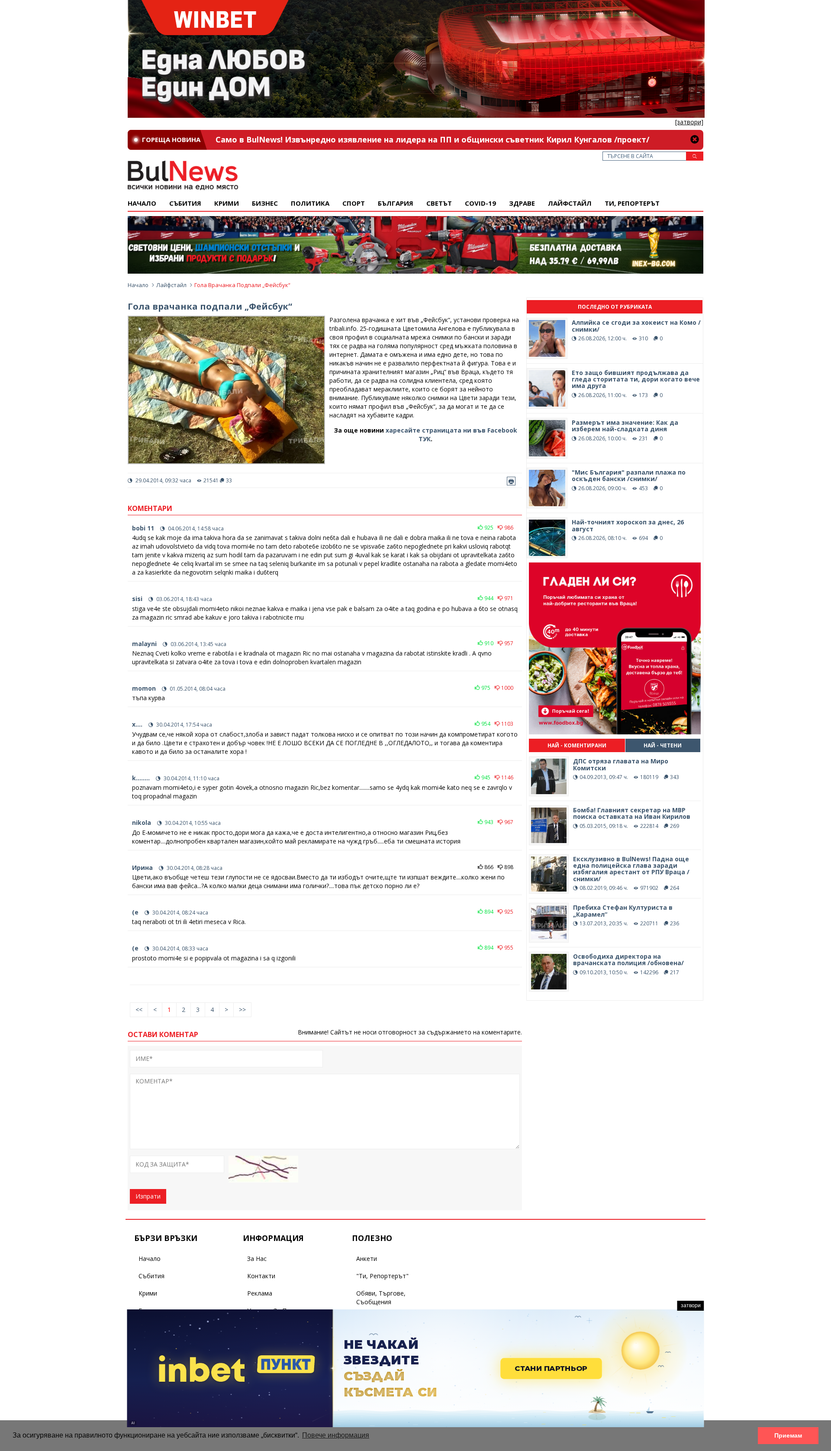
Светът (439, 203)
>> (242, 1009)
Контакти (261, 1276)
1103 (506, 723)
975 (485, 688)
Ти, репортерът (632, 203)
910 (488, 643)
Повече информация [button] (335, 1435)
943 (488, 822)
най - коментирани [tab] (577, 745)
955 (508, 947)
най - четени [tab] (663, 745)
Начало (142, 203)
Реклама (259, 1293)
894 (488, 911)
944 (488, 598)
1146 (506, 777)
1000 (506, 688)
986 (508, 527)
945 (485, 777)
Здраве (522, 203)
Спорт (353, 203)
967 (508, 822)
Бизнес (265, 203)
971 (508, 598)
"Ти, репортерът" (382, 1276)
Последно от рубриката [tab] (615, 306)
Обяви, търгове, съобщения (381, 1297)
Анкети (366, 1258)
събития (185, 203)
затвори (691, 1305)
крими (226, 203)
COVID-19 (480, 203)
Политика (310, 203)
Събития (151, 1276)
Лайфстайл (570, 203)
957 (508, 643)
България (395, 203)
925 (488, 527)
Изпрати (148, 1196)
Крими (147, 1293)
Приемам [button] (788, 1435)
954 (485, 723)
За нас (257, 1258)
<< (138, 1009)
